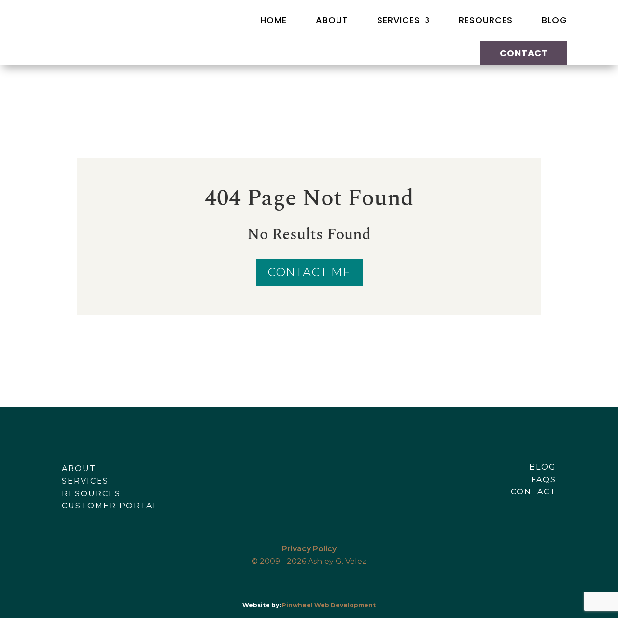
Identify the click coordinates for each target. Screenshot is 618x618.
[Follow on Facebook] (508, 506)
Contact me (309, 272)
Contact (524, 53)
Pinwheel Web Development (329, 605)
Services (398, 20)
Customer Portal (110, 505)
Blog (554, 20)
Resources (486, 20)
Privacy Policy (309, 548)
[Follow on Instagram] (528, 506)
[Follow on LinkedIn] (548, 506)
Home (273, 20)
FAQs (543, 479)
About (332, 20)
